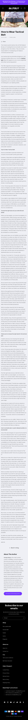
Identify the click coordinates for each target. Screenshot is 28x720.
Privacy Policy (6, 673)
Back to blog (15, 548)
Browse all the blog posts (13, 593)
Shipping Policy (6, 682)
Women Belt (6, 629)
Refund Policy (6, 676)
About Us (5, 648)
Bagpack (5, 639)
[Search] (21, 8)
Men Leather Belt (7, 626)
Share (4, 41)
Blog (4, 654)
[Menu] (2, 8)
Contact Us (5, 651)
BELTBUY (12, 716)
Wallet (4, 632)
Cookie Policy (6, 669)
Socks (4, 636)
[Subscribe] (23, 618)
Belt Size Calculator (7, 660)
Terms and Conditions (8, 657)
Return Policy (6, 679)
